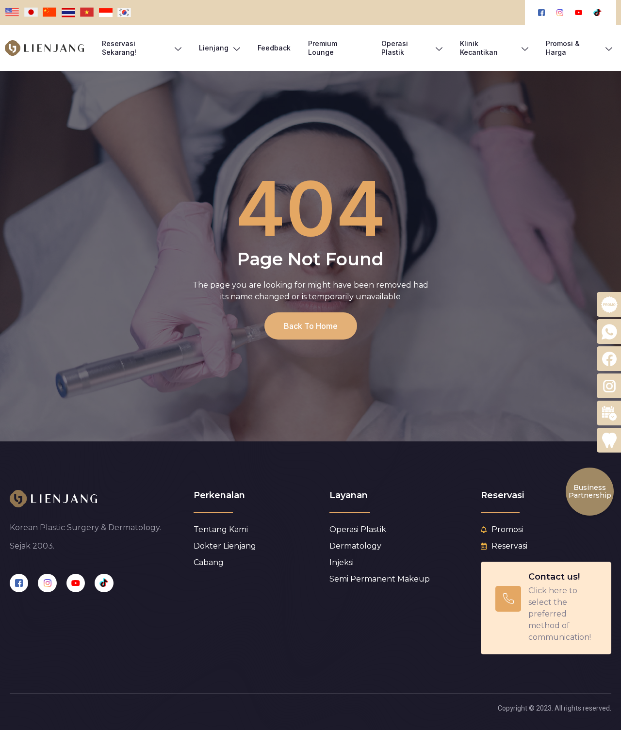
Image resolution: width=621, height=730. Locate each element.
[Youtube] (75, 583)
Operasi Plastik (394, 47)
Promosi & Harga (563, 47)
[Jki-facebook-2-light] (19, 583)
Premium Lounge (322, 47)
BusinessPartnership (590, 491)
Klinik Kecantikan (479, 47)
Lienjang (214, 48)
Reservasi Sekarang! (119, 47)
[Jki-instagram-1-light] (47, 583)
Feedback (274, 48)
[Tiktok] (104, 583)
